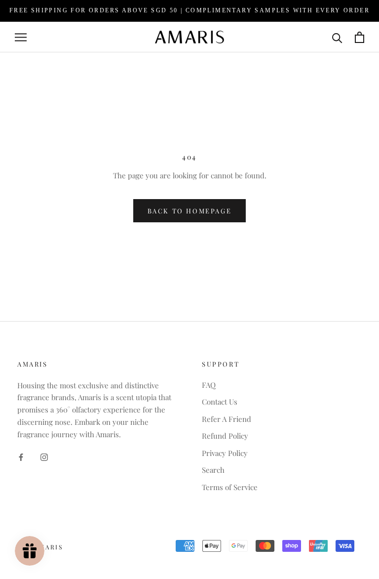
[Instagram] (44, 456)
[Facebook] (21, 456)
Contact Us (219, 402)
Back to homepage (190, 211)
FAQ (209, 385)
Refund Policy (225, 436)
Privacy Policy (225, 453)
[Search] (337, 37)
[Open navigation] (21, 37)
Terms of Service (230, 487)
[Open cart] (359, 37)
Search (213, 470)
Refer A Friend (226, 419)
